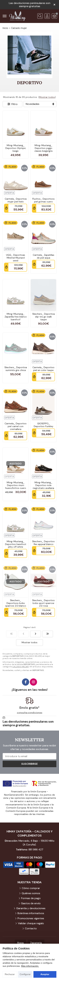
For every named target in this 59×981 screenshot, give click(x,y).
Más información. (30, 966)
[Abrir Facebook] (25, 682)
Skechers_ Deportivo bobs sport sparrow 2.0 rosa (43, 603)
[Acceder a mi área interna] (47, 16)
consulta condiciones (29, 712)
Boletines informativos (31, 913)
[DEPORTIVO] (11, 634)
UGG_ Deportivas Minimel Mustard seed (15, 257)
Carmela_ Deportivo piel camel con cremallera (16, 426)
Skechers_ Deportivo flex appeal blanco (43, 543)
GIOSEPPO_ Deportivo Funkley (43, 425)
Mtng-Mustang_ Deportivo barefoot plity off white (15, 544)
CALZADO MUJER (20, 666)
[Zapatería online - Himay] (17, 16)
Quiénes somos (31, 893)
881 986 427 (36, 849)
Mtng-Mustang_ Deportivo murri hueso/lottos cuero (15, 485)
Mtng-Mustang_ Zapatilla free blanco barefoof (16, 316)
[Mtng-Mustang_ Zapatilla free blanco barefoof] (15, 295)
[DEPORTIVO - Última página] (47, 634)
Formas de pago (31, 898)
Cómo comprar (31, 888)
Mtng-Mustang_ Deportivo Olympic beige (15, 148)
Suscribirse (29, 764)
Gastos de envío (31, 903)
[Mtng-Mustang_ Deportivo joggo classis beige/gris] (43, 126)
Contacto (31, 928)
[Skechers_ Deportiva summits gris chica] (15, 349)
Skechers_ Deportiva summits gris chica (15, 369)
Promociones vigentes (31, 918)
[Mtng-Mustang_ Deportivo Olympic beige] (15, 126)
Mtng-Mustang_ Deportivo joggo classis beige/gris (43, 148)
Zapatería (36, 943)
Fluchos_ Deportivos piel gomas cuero (43, 200)
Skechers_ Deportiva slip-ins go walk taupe (43, 316)
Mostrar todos (47, 97)
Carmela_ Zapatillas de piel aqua (43, 256)
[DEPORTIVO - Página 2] (35, 634)
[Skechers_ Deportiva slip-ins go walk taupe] (43, 295)
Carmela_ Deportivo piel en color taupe (43, 369)
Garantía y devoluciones (30, 908)
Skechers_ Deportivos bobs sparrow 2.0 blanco (15, 603)
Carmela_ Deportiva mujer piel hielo (16, 200)
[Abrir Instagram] (33, 682)
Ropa (20, 943)
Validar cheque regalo (31, 923)
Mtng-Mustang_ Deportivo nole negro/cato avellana (43, 485)
